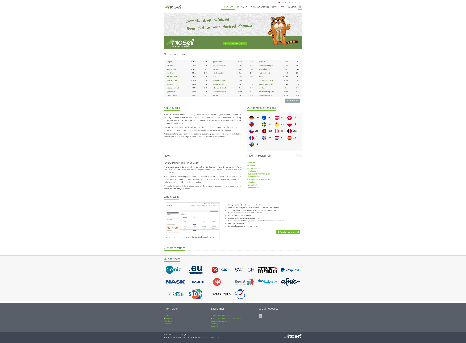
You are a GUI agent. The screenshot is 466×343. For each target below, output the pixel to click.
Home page (228, 7)
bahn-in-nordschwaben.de (259, 179)
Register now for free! (236, 43)
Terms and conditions (221, 328)
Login (300, 2)
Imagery (168, 330)
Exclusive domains (260, 7)
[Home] (173, 8)
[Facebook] (260, 328)
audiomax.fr (253, 171)
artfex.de (251, 165)
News (274, 7)
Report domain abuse (221, 333)
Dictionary (169, 333)
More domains (293, 100)
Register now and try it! (289, 232)
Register (291, 2)
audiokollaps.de (254, 168)
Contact (292, 7)
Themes (168, 336)
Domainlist (242, 7)
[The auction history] (192, 219)
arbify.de (251, 162)
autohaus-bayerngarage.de (259, 174)
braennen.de (253, 188)
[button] (164, 266)
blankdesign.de (254, 185)
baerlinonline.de (255, 176)
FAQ (282, 7)
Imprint (215, 338)
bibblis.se (252, 182)
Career (168, 328)
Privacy (215, 336)
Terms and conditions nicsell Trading (227, 330)
